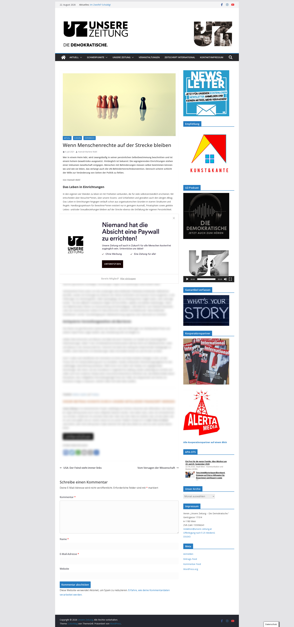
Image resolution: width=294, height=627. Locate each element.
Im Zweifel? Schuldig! (100, 4)
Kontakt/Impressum (211, 57)
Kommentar (68, 497)
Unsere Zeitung (121, 57)
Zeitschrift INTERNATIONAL (180, 57)
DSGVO (187, 536)
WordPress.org (190, 569)
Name (64, 539)
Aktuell (74, 57)
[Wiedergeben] (187, 279)
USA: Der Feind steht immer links (82, 467)
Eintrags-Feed (190, 559)
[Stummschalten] (225, 279)
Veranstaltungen (149, 57)
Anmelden (188, 553)
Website (64, 568)
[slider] (206, 279)
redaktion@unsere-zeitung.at (197, 528)
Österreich (89, 138)
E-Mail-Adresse (69, 554)
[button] (80, 57)
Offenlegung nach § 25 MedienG (199, 532)
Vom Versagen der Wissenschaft (156, 467)
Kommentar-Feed (192, 564)
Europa (77, 138)
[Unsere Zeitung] (147, 17)
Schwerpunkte (95, 57)
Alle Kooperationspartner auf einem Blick (205, 442)
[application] (208, 263)
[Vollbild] (230, 279)
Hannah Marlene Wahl (87, 151)
